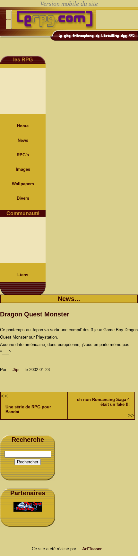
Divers (23, 198)
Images (23, 169)
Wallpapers (23, 183)
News (23, 140)
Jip (16, 369)
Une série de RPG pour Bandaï (28, 409)
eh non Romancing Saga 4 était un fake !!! (103, 402)
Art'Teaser (92, 548)
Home (23, 125)
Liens (22, 274)
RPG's (23, 154)
